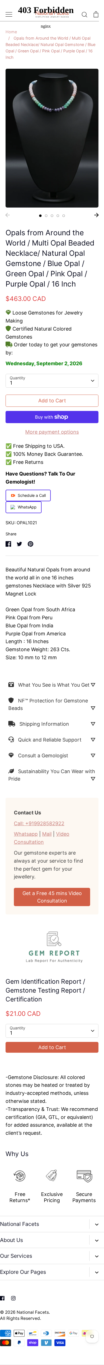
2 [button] (46, 215)
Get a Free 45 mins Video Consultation (52, 897)
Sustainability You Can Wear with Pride (51, 775)
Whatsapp (26, 834)
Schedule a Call (32, 495)
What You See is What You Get (54, 685)
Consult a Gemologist (43, 755)
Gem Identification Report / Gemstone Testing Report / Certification (45, 990)
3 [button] (52, 215)
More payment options (52, 432)
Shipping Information (44, 724)
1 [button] (40, 215)
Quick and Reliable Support (50, 740)
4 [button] (58, 215)
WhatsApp (27, 507)
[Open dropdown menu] (96, 1224)
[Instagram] (13, 1298)
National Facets (33, 1312)
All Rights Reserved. (20, 1318)
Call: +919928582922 (39, 823)
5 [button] (63, 215)
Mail (47, 834)
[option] (52, 138)
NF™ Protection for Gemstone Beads (48, 704)
